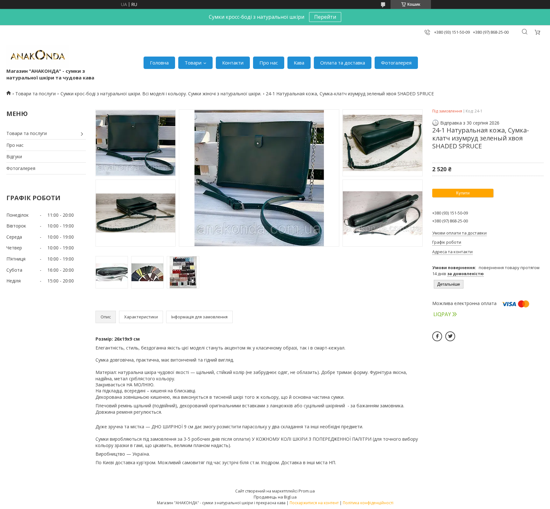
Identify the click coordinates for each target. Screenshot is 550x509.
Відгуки (14, 156)
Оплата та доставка (342, 62)
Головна (159, 62)
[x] (450, 336)
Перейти (325, 16)
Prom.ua (307, 491)
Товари (193, 62)
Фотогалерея (396, 62)
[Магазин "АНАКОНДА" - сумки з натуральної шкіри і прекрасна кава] (37, 56)
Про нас (268, 62)
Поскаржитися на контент (314, 503)
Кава (299, 62)
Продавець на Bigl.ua (275, 497)
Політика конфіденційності (368, 503)
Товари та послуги (35, 94)
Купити (462, 193)
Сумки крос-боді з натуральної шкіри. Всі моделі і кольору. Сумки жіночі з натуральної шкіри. (160, 94)
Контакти (232, 62)
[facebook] (437, 336)
